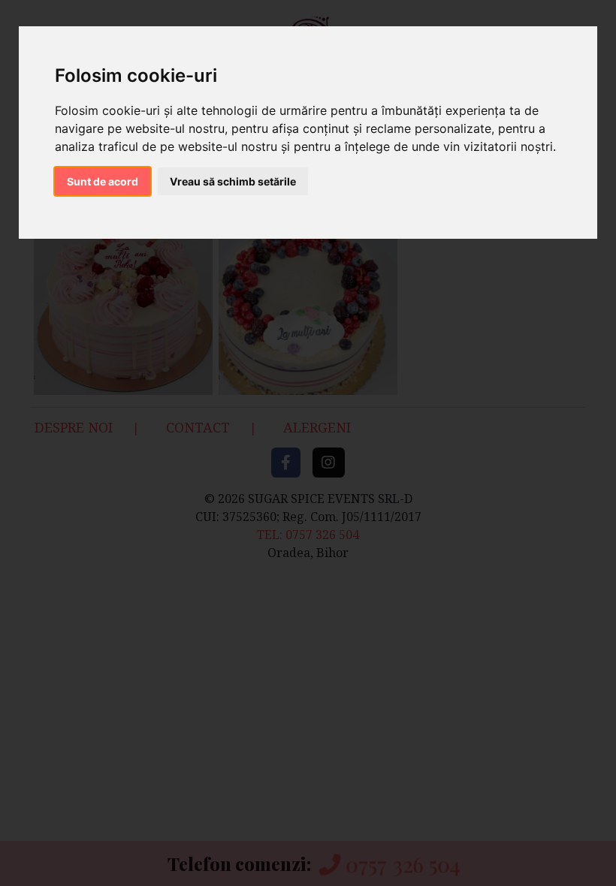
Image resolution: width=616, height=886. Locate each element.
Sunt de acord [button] (102, 181)
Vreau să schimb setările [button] (233, 181)
